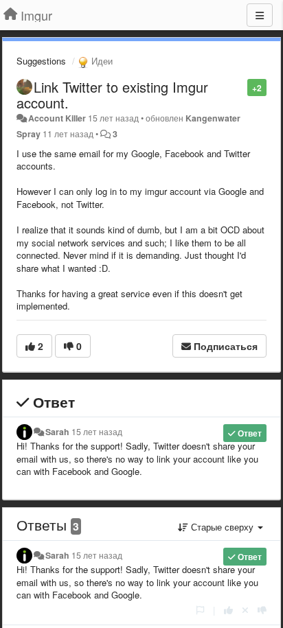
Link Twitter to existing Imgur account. (112, 95)
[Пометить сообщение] (240, 86)
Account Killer (57, 118)
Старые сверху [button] (222, 526)
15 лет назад (96, 432)
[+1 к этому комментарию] (228, 609)
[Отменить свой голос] (245, 609)
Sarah (57, 432)
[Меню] (260, 15)
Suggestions (41, 60)
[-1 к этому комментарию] (262, 609)
